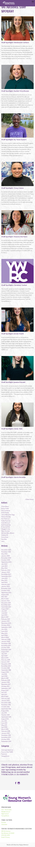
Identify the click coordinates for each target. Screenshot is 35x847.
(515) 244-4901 (5, 835)
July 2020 (4, 629)
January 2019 (5, 662)
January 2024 (5, 572)
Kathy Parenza (5, 521)
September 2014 (6, 741)
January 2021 (5, 621)
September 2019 (6, 649)
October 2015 (5, 715)
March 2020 (5, 637)
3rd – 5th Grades (6, 809)
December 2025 (6, 550)
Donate (3, 822)
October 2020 (5, 625)
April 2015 (4, 727)
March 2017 (4, 696)
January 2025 (5, 556)
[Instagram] (19, 783)
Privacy (7, 837)
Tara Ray (4, 539)
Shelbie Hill (4, 535)
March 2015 (4, 729)
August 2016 (5, 711)
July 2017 (4, 692)
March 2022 (5, 599)
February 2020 (5, 639)
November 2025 (6, 552)
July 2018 (4, 674)
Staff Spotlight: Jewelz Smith (12, 334)
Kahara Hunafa (6, 517)
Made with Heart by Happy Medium (17, 845)
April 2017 (4, 694)
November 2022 (6, 588)
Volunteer (4, 824)
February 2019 (5, 660)
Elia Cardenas (5, 510)
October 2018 (5, 668)
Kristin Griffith (5, 527)
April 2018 (4, 676)
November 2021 (6, 605)
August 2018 (5, 672)
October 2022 (5, 590)
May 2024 (4, 568)
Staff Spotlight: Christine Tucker (14, 285)
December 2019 (6, 643)
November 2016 (6, 705)
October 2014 (5, 739)
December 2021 (6, 603)
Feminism (4, 754)
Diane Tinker (5, 508)
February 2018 (5, 680)
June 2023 (4, 578)
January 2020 (5, 641)
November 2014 (6, 737)
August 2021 (5, 609)
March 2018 (4, 678)
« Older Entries (29, 499)
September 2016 (6, 709)
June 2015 (4, 723)
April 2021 (4, 615)
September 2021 (6, 607)
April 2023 (4, 582)
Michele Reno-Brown (7, 533)
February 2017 (5, 698)
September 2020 (6, 627)
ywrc (3, 541)
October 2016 (5, 707)
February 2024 (5, 570)
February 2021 (5, 619)
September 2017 (6, 688)
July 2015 (4, 721)
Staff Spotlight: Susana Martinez (14, 237)
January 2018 (5, 682)
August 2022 (5, 594)
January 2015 (5, 733)
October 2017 (5, 686)
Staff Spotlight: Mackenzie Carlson (15, 43)
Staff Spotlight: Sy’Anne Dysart (14, 140)
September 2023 (6, 576)
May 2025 (4, 554)
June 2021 (4, 613)
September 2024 (6, 562)
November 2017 (6, 684)
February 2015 (5, 731)
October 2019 (5, 647)
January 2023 (5, 586)
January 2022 (5, 601)
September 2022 (6, 592)
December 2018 (6, 664)
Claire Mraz (5, 506)
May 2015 (4, 725)
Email (3, 837)
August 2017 (5, 690)
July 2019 (4, 654)
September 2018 (6, 670)
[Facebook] (16, 783)
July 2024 (4, 564)
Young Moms (5, 756)
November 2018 (6, 666)
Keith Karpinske (6, 525)
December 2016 (6, 702)
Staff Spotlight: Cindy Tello (12, 429)
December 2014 (6, 735)
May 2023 (4, 580)
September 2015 (6, 717)
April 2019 (4, 656)
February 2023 (5, 584)
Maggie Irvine (5, 529)
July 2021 (4, 611)
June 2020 (4, 631)
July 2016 (4, 713)
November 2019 (6, 645)
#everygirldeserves (7, 750)
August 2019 (5, 652)
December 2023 (6, 574)
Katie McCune (5, 523)
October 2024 (5, 560)
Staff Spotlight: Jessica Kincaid (13, 382)
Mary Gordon (5, 531)
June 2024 (4, 566)
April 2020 (4, 635)
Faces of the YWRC (7, 752)
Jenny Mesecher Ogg (8, 515)
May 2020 (4, 633)
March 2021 (4, 617)
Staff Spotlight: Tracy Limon (12, 188)
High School (5, 814)
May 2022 (4, 596)
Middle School (5, 812)
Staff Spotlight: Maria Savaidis (13, 477)
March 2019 (4, 658)
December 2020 (6, 623)
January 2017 (5, 700)
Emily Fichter (5, 512)
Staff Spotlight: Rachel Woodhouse (15, 91)
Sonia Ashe (4, 537)
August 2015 (5, 719)
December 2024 (6, 558)
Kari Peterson (5, 519)
